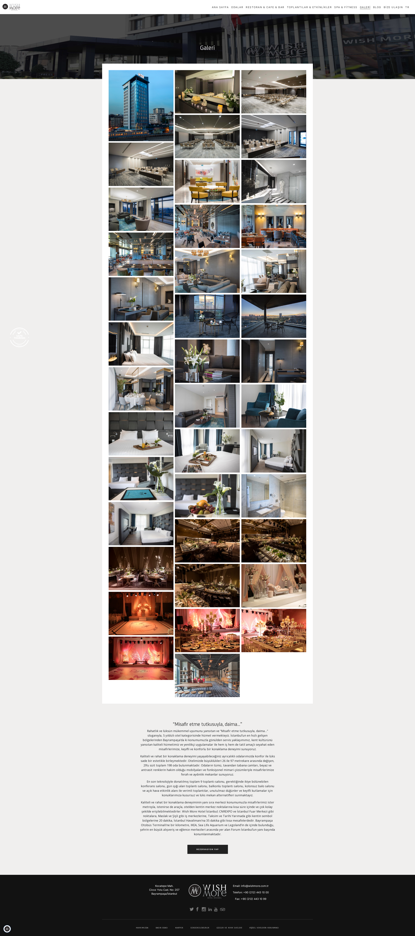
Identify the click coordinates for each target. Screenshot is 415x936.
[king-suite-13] (207, 316)
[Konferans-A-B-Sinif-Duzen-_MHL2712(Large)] (273, 91)
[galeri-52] (207, 630)
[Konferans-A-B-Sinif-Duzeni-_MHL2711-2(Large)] (207, 136)
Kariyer (179, 928)
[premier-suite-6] (273, 406)
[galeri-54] (141, 658)
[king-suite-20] (273, 361)
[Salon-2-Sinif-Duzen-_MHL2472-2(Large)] (273, 136)
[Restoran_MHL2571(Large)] (273, 226)
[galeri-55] (273, 585)
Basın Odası (162, 928)
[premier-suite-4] (207, 406)
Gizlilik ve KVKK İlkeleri (229, 928)
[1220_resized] (207, 585)
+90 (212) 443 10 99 (253, 898)
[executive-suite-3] (207, 451)
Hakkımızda (142, 928)
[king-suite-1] (141, 209)
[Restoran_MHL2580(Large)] (141, 254)
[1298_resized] (141, 568)
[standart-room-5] (141, 523)
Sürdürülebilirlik (200, 928)
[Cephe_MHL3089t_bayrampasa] (141, 105)
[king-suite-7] (273, 271)
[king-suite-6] (207, 271)
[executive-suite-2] (141, 434)
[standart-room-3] (273, 495)
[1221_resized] (207, 540)
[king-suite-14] (273, 316)
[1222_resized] (273, 540)
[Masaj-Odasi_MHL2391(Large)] (207, 91)
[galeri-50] (207, 675)
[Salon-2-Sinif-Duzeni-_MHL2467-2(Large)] (141, 164)
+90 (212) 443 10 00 (256, 892)
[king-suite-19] (141, 389)
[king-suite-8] (141, 299)
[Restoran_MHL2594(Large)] (207, 226)
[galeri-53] (273, 630)
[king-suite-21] (207, 361)
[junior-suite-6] (207, 495)
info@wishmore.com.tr (255, 885)
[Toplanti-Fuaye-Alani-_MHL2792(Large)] (207, 181)
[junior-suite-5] (141, 478)
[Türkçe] (410, 7)
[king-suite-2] (273, 181)
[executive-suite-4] (273, 451)
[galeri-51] (141, 613)
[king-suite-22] (141, 344)
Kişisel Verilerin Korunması (264, 928)
